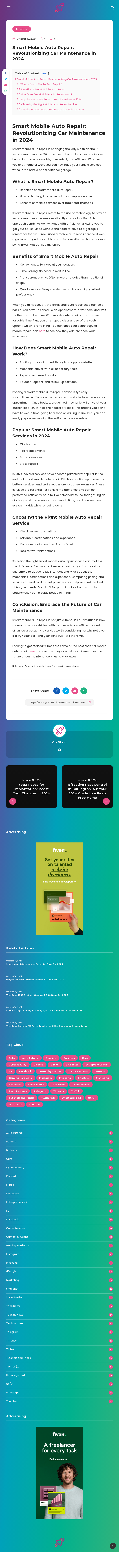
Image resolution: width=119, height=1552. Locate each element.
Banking (51, 1058)
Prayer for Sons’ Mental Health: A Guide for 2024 (35, 979)
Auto (12, 1058)
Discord (39, 1064)
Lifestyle (21, 29)
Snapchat (15, 1084)
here (42, 331)
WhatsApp (15, 1104)
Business (69, 1058)
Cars (85, 1058)
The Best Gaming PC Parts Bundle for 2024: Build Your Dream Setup (46, 1026)
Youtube (34, 1104)
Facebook (25, 1071)
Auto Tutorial (30, 1058)
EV (10, 1071)
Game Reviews (78, 1071)
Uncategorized (71, 1097)
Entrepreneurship (97, 1064)
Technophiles (81, 1084)
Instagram (45, 1077)
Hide (44, 73)
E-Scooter (72, 1064)
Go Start (59, 742)
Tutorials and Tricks (21, 1097)
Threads (58, 1091)
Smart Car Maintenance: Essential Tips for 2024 (34, 964)
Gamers (100, 1071)
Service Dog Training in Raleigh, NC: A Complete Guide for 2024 (44, 1010)
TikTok (75, 1091)
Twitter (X (12, 1366)
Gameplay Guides (50, 1071)
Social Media (36, 1084)
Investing (65, 1077)
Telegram (40, 1091)
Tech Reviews (18, 1091)
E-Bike (55, 1064)
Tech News (58, 1084)
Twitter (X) (48, 1097)
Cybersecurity (17, 1064)
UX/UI (91, 1097)
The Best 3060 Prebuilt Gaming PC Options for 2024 (37, 995)
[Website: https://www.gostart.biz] (59, 750)
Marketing (102, 1077)
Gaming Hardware (20, 1077)
